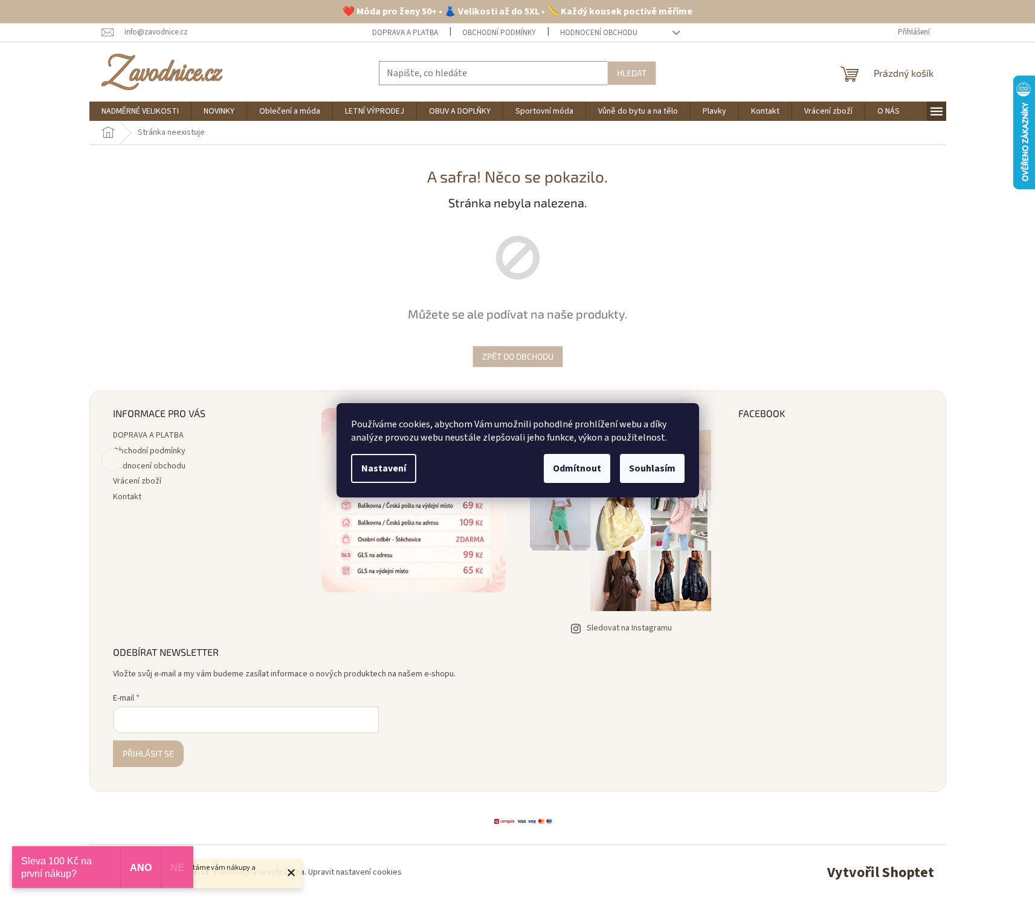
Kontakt (127, 497)
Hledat (631, 73)
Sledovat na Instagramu (629, 628)
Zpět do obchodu (517, 356)
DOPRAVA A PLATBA (405, 32)
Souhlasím (652, 468)
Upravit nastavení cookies (355, 872)
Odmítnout (577, 468)
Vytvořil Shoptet (880, 872)
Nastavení (383, 468)
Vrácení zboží (137, 481)
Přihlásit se (148, 753)
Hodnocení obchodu (598, 32)
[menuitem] (140, 111)
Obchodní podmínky (499, 32)
